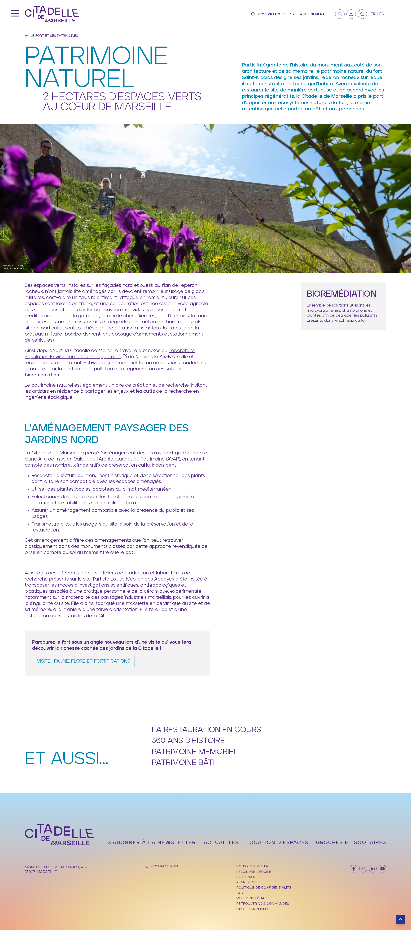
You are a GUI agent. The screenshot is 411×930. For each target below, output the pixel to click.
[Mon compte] (351, 14)
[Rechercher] (340, 14)
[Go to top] (400, 919)
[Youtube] (382, 868)
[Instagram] (363, 868)
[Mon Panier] (362, 14)
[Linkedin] (373, 868)
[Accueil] (52, 14)
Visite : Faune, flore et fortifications (83, 661)
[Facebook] (353, 868)
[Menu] (15, 14)
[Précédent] (26, 36)
